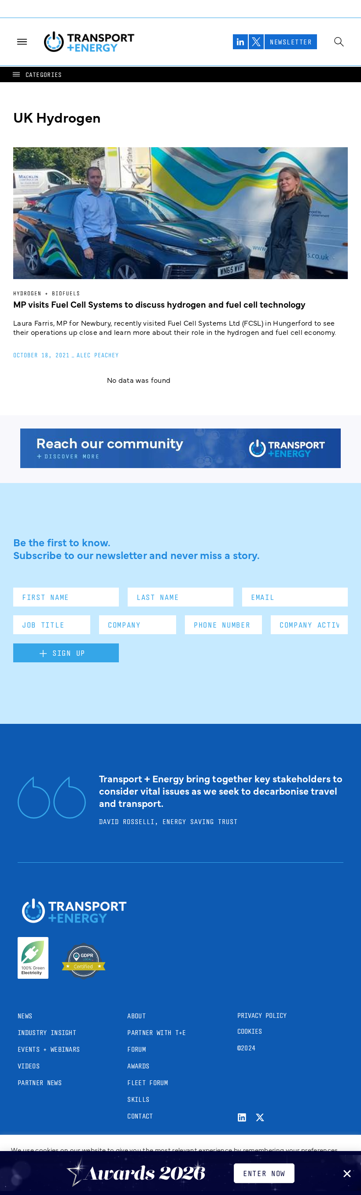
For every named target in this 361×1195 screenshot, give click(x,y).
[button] (36, 74)
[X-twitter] (260, 1117)
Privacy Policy (262, 1015)
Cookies (249, 1031)
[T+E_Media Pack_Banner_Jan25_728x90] (180, 465)
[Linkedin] (242, 1117)
